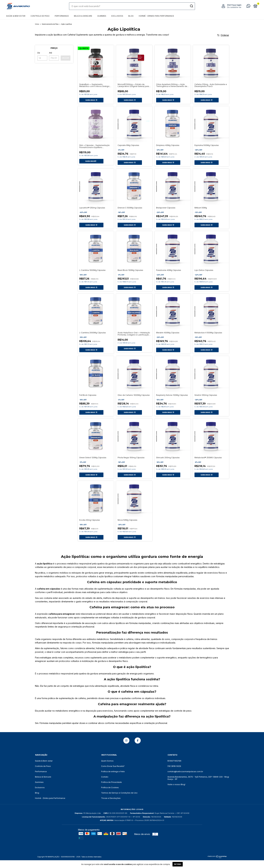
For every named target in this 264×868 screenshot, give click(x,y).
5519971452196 (174, 761)
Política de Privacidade (111, 782)
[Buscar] (191, 6)
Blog (131, 16)
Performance (62, 16)
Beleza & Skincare (83, 16)
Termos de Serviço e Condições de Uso (119, 793)
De (38, 53)
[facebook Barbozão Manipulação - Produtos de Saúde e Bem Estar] (138, 740)
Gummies (101, 16)
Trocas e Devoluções (111, 798)
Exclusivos (117, 16)
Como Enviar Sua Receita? (113, 766)
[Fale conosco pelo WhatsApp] (248, 6)
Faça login (236, 5)
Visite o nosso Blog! (176, 784)
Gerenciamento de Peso (50, 24)
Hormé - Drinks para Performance (156, 16)
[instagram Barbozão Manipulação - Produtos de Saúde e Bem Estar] (126, 740)
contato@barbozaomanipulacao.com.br (185, 771)
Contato (104, 777)
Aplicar (65, 58)
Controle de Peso (40, 16)
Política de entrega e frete (113, 771)
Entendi (177, 864)
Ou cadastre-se (234, 7)
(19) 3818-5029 (174, 766)
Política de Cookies (110, 787)
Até (50, 53)
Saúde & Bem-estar (15, 16)
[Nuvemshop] (217, 857)
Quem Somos (107, 761)
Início (37, 24)
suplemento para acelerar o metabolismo (111, 657)
